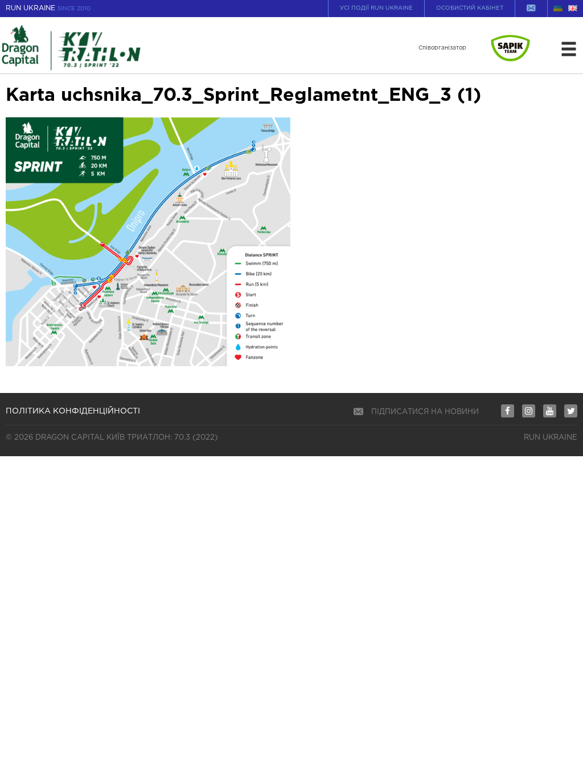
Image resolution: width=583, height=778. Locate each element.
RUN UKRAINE (48, 8)
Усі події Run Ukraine (376, 8)
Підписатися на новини (425, 412)
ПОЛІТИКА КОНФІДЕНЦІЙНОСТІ (73, 411)
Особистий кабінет (469, 8)
